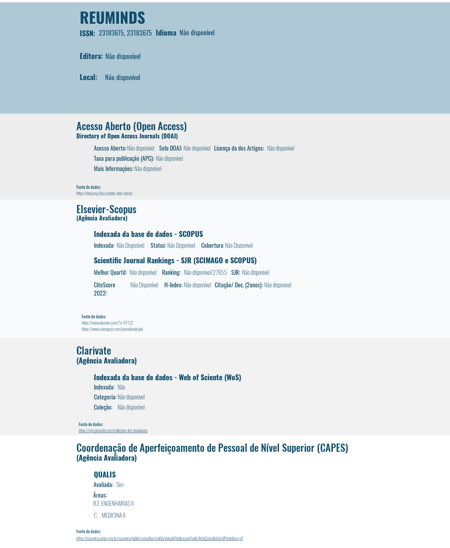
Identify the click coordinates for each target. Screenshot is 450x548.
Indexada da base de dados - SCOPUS (148, 233)
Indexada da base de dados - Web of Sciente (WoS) (167, 377)
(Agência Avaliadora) (101, 218)
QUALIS (105, 474)
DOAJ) (170, 135)
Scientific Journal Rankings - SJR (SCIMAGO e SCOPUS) (175, 260)
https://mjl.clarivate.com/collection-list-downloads (113, 430)
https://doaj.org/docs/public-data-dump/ (104, 193)
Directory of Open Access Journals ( (119, 135)
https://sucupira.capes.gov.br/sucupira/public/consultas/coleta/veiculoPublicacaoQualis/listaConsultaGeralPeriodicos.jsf (159, 538)
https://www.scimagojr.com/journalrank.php (112, 329)
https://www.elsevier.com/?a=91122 (107, 322)
